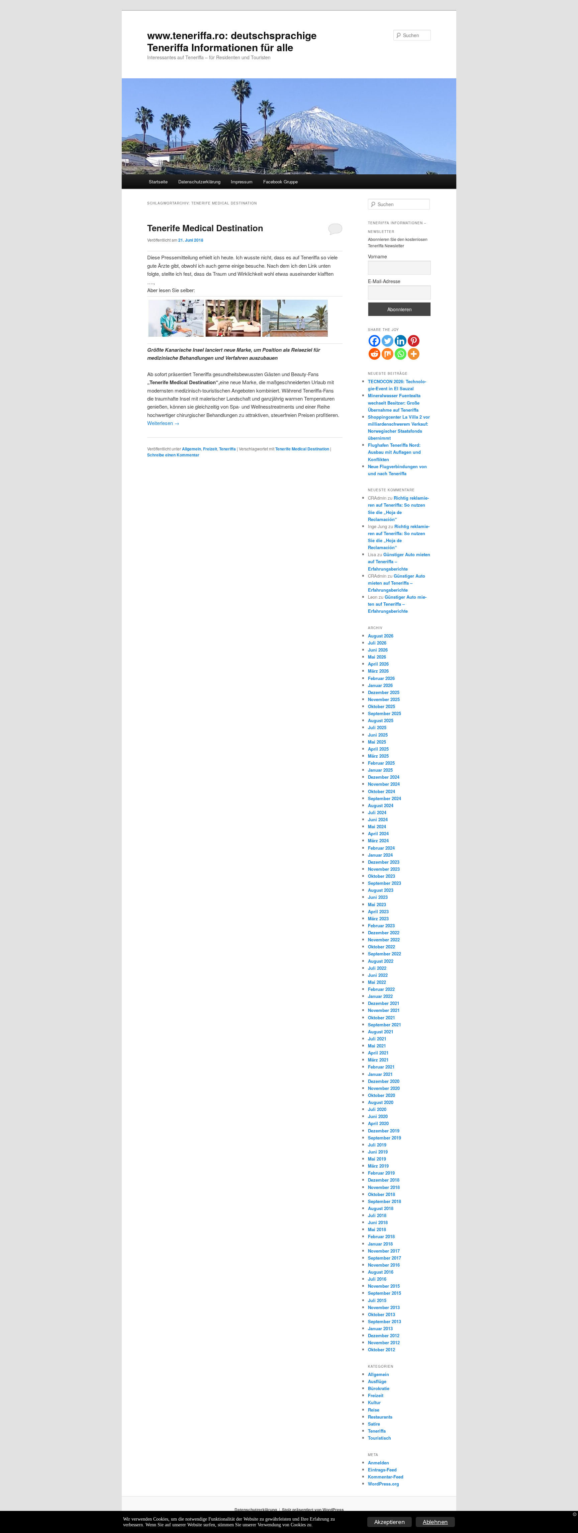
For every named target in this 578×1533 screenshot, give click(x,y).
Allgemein (191, 449)
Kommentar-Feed (385, 1476)
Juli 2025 (377, 727)
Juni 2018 (378, 1222)
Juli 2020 (377, 1109)
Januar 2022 (380, 996)
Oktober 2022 (381, 946)
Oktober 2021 (381, 1017)
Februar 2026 (381, 678)
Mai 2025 (377, 742)
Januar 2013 (380, 1328)
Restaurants (380, 1417)
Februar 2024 (381, 848)
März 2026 (378, 671)
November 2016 (384, 1265)
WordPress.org (383, 1483)
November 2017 (384, 1251)
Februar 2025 (381, 763)
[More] (413, 354)
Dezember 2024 (383, 777)
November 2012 (384, 1342)
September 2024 (384, 798)
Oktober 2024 (381, 791)
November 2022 (384, 939)
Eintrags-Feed (382, 1469)
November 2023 (384, 869)
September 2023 (384, 883)
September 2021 (384, 1024)
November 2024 (384, 784)
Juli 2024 (377, 812)
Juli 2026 (377, 643)
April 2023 (378, 911)
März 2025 (378, 756)
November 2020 (384, 1088)
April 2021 (378, 1052)
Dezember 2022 (383, 932)
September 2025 (384, 713)
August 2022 (380, 961)
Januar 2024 (380, 855)
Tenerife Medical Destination (205, 228)
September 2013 (384, 1321)
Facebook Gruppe (280, 181)
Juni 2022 (378, 975)
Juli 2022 (377, 968)
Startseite (158, 181)
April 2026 (378, 664)
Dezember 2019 (383, 1130)
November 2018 (384, 1187)
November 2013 (384, 1307)
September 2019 (384, 1137)
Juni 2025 (378, 735)
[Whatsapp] (400, 354)
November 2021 (384, 1010)
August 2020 (380, 1102)
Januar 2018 (380, 1244)
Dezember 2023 (383, 862)
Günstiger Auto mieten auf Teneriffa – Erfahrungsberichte (396, 583)
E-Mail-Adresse (384, 281)
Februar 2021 (381, 1066)
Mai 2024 (377, 826)
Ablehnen (435, 1522)
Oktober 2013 (381, 1314)
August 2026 (380, 635)
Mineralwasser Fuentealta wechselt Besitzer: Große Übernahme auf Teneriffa (394, 402)
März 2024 (378, 840)
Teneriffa (227, 449)
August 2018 (380, 1208)
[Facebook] (374, 341)
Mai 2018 (377, 1229)
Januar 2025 (380, 770)
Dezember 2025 (383, 692)
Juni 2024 (378, 819)
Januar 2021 (380, 1074)
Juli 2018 (377, 1215)
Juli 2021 (377, 1038)
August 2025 (380, 720)
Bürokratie (378, 1388)
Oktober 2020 (381, 1095)
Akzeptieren (389, 1522)
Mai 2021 (377, 1045)
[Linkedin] (400, 341)
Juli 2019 (377, 1144)
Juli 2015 (377, 1300)
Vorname (377, 256)
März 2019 (378, 1166)
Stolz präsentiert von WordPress (313, 1510)
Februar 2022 (381, 989)
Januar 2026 (380, 685)
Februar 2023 (381, 925)
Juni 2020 (378, 1116)
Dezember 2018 (383, 1180)
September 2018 (384, 1201)
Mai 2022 (377, 982)
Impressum (242, 181)
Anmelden (378, 1462)
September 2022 (384, 953)
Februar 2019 (381, 1173)
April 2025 (378, 749)
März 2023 (378, 918)
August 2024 (380, 805)
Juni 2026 (378, 650)
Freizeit (210, 449)
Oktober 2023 (381, 876)
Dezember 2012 (383, 1335)
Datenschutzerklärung (199, 181)
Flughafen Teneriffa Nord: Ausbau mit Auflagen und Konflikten (394, 452)
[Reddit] (374, 354)
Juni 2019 (378, 1151)
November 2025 (384, 699)
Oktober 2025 (381, 706)
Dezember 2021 (383, 1003)
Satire (374, 1424)
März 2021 (378, 1059)
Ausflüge (377, 1381)
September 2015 (384, 1293)
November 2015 (384, 1286)
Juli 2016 (377, 1279)
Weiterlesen (163, 422)
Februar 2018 (381, 1236)
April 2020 (378, 1123)
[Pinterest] (413, 341)
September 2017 (384, 1258)
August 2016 (380, 1272)
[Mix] (387, 354)
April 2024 (378, 833)
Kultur (374, 1402)
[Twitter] (387, 341)
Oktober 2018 (381, 1194)
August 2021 (380, 1031)
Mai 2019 (377, 1159)
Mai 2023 (377, 904)
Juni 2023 (378, 897)
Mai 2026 (377, 657)
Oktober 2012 (381, 1349)
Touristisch (379, 1438)
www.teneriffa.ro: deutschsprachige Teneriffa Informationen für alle (232, 41)
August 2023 (380, 890)
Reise (373, 1410)
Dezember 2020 (383, 1081)
